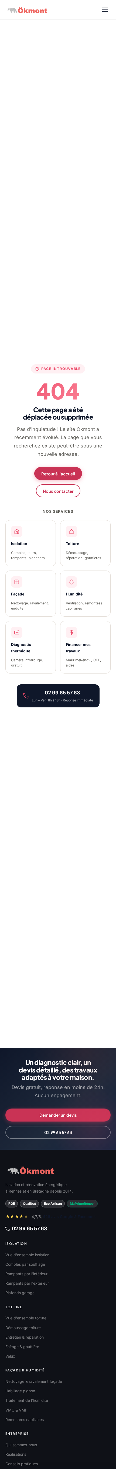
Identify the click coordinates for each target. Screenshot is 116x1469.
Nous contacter (58, 491)
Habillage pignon (20, 1391)
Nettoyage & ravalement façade (33, 1381)
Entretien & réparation (24, 1337)
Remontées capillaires (24, 1419)
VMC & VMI (15, 1410)
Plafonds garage (20, 1292)
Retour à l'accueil (58, 473)
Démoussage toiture (23, 1327)
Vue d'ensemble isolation (27, 1254)
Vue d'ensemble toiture (25, 1318)
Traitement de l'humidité (26, 1400)
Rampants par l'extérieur (27, 1283)
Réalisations (15, 1454)
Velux (10, 1356)
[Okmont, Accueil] (27, 9)
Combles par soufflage (25, 1264)
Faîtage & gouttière (22, 1346)
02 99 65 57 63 (58, 1132)
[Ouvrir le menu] (105, 9)
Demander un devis (58, 1114)
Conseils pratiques (21, 1463)
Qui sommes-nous (21, 1444)
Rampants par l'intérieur (26, 1273)
